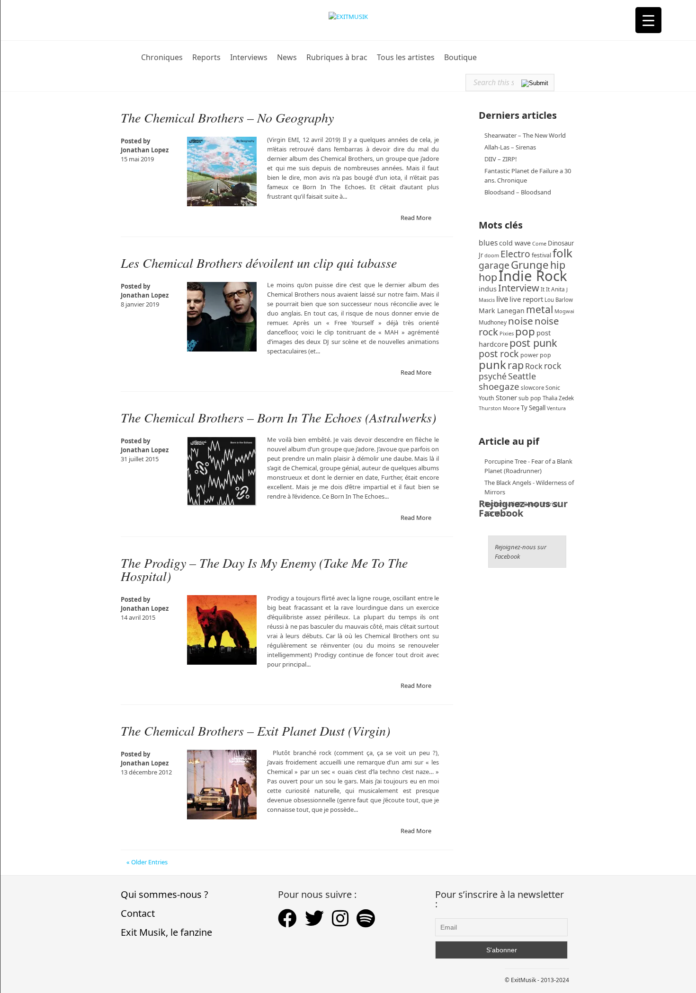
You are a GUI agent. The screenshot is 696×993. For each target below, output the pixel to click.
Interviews (249, 57)
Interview (518, 287)
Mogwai (564, 311)
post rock (499, 353)
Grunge (530, 264)
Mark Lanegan (502, 310)
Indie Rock (533, 275)
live (502, 298)
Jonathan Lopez (145, 150)
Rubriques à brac (336, 57)
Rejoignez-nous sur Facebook (523, 508)
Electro (515, 253)
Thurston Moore (499, 408)
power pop (535, 355)
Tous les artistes (406, 57)
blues (488, 242)
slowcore (532, 387)
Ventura (556, 408)
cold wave (515, 242)
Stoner (506, 397)
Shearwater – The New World (525, 135)
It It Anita (553, 289)
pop (525, 331)
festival (541, 255)
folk (562, 253)
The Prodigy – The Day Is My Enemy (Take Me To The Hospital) (264, 569)
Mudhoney (493, 322)
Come (539, 243)
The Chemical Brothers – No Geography (227, 117)
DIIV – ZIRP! (500, 159)
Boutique (460, 57)
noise (520, 320)
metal (539, 309)
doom (491, 255)
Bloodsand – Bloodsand (517, 192)
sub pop (529, 398)
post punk (533, 343)
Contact (138, 913)
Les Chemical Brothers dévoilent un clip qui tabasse (259, 263)
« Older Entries (147, 862)
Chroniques (162, 57)
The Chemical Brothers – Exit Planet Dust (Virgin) (255, 730)
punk (492, 364)
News (287, 57)
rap (516, 365)
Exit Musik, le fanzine (166, 932)
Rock (534, 366)
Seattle (522, 376)
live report (526, 299)
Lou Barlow (558, 299)
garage (494, 265)
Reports (206, 57)
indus (488, 288)
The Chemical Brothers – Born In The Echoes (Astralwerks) (278, 417)
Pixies (507, 333)
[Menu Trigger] (648, 20)
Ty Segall (533, 408)
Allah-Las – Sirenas (510, 147)
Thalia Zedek (558, 398)
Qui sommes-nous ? (164, 894)
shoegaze (499, 386)
